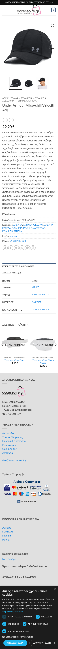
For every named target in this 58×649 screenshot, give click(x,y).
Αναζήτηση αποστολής (14, 460)
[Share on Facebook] (10, 247)
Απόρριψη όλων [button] (42, 643)
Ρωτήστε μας (9, 444)
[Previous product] (11, 120)
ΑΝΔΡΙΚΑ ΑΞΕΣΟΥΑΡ (33, 225)
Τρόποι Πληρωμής (12, 437)
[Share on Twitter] (16, 247)
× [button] (54, 589)
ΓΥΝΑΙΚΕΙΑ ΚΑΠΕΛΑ (27, 101)
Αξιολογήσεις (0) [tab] (11, 272)
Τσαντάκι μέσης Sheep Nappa (43, 361)
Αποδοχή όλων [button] (15, 643)
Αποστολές (8, 433)
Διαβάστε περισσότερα (12, 611)
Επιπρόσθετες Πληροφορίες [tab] (18, 266)
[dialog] (29, 617)
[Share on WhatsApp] (5, 247)
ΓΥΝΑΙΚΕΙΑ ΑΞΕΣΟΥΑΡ (34, 228)
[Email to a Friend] (21, 247)
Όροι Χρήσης (9, 448)
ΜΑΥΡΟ (35, 287)
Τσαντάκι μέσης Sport (14, 360)
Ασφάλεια (7, 452)
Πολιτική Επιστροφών (14, 440)
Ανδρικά (6, 527)
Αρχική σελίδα (10, 98)
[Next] (55, 350)
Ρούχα (5, 539)
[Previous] (2, 350)
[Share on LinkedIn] (33, 247)
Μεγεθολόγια (9, 559)
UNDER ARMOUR (18, 241)
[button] (4, 10)
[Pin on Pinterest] (27, 247)
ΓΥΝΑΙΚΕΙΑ (26, 98)
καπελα (13, 236)
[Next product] (5, 120)
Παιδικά (6, 535)
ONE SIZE (36, 302)
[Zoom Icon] (52, 25)
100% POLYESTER (40, 294)
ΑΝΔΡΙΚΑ (17, 225)
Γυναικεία (7, 531)
